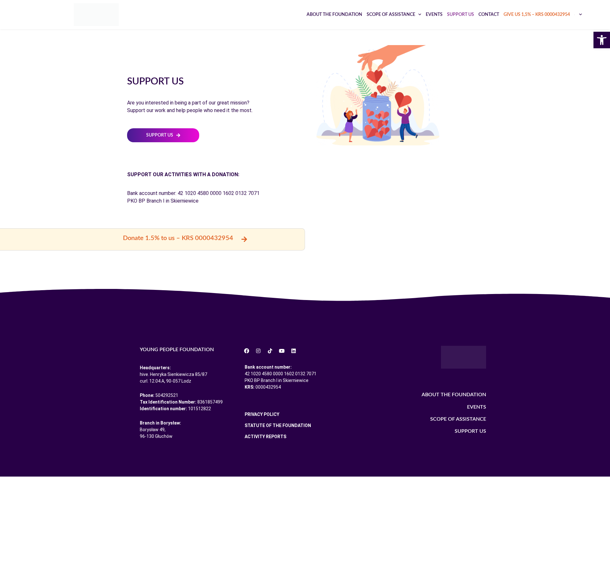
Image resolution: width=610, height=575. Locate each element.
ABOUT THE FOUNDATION (334, 14)
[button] (601, 40)
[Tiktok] (270, 351)
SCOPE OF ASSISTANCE (391, 14)
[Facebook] (246, 351)
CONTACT (488, 14)
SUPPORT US (460, 14)
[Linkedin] (293, 351)
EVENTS (434, 14)
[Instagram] (258, 351)
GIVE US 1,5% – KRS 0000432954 (537, 14)
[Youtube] (282, 351)
